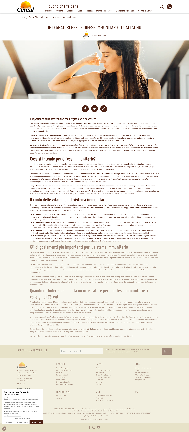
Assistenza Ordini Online (104, 400)
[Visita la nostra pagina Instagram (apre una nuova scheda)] (93, 427)
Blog (25, 17)
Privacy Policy (85, 416)
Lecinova (99, 382)
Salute (31, 17)
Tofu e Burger (61, 377)
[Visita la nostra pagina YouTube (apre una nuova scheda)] (98, 427)
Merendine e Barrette (64, 370)
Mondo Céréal (61, 396)
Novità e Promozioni (142, 372)
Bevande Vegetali (62, 368)
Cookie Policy (95, 416)
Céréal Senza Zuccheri (103, 375)
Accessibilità (104, 416)
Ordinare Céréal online (104, 396)
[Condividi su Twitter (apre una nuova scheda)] (94, 108)
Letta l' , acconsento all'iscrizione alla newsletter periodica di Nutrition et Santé (128, 350)
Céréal (98, 368)
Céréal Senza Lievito (103, 377)
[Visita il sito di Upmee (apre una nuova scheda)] (169, 6)
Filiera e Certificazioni (142, 375)
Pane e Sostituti (62, 375)
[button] (161, 7)
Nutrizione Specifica (63, 382)
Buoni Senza (100, 372)
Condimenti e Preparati (64, 384)
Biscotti (59, 372)
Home (19, 17)
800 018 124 (24, 381)
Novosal (98, 384)
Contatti (22, 384)
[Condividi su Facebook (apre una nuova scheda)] (85, 108)
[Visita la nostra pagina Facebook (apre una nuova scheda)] (90, 427)
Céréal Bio (99, 380)
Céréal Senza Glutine (103, 370)
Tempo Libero (140, 380)
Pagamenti (99, 398)
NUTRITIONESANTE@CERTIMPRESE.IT (139, 413)
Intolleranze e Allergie (143, 377)
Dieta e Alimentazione (143, 368)
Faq (136, 392)
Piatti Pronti (60, 380)
